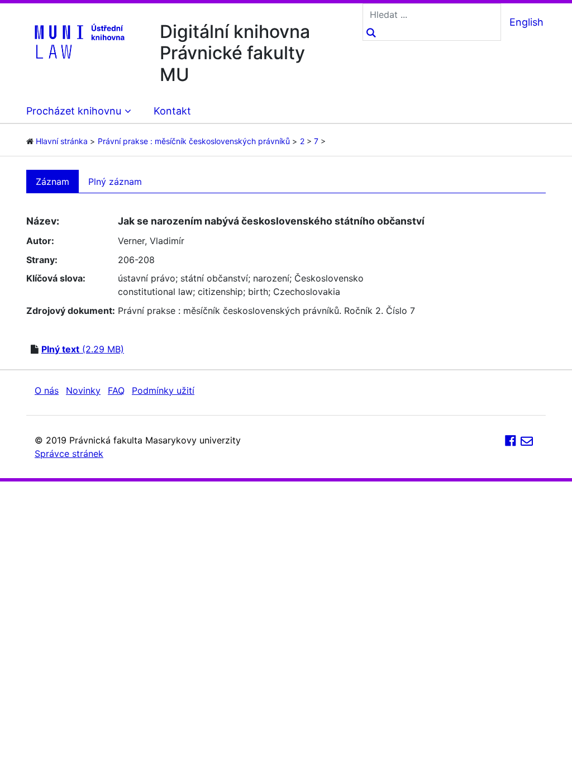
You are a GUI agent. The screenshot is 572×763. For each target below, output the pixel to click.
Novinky (83, 390)
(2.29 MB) (82, 349)
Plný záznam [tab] (115, 181)
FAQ (116, 390)
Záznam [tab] (52, 181)
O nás (47, 390)
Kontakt (172, 111)
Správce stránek (69, 453)
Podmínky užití (163, 390)
